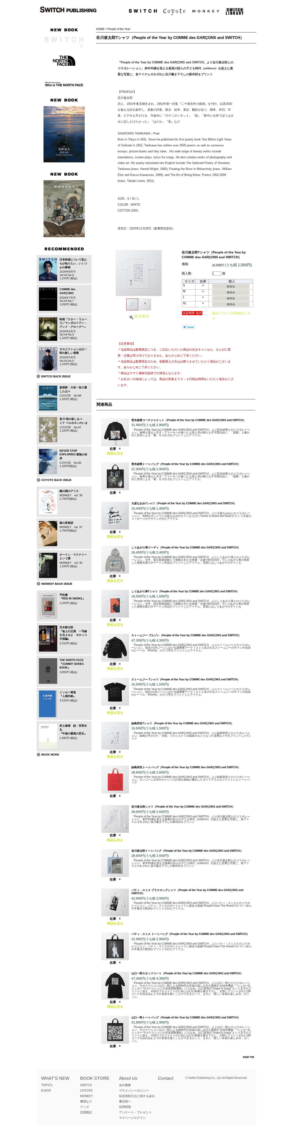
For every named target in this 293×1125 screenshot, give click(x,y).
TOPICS (46, 1085)
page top (248, 1056)
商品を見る (115, 453)
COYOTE (86, 1090)
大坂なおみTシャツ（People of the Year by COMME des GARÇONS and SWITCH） (183, 503)
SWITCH (86, 1085)
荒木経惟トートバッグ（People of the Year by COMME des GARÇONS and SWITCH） (185, 464)
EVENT (46, 1090)
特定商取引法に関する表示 (137, 1096)
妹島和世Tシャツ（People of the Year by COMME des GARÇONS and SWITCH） (182, 723)
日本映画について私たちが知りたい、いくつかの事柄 (73, 263)
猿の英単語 (66, 522)
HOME (100, 29)
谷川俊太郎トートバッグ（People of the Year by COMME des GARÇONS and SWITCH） (187, 850)
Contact (165, 1078)
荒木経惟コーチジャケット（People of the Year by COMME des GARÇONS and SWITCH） (188, 420)
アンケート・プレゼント (135, 1112)
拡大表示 (141, 316)
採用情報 (125, 1107)
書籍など (86, 1101)
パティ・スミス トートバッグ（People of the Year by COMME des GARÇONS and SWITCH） (190, 934)
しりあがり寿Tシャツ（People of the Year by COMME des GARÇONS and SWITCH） (185, 591)
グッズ (84, 1107)
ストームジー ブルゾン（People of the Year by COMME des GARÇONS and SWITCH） (186, 635)
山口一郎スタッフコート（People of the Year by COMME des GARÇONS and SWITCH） (187, 973)
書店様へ (125, 1101)
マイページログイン (132, 1118)
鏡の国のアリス (69, 491)
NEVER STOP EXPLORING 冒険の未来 (73, 454)
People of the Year (118, 29)
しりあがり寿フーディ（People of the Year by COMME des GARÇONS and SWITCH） (185, 547)
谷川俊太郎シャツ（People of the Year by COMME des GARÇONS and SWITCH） (183, 806)
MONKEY (86, 1096)
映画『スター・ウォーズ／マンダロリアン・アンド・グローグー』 (73, 323)
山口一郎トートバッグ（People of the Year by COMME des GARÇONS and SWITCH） (185, 1017)
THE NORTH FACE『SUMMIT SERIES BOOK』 (72, 663)
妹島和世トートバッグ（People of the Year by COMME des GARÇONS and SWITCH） (185, 767)
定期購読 (86, 1112)
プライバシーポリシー (134, 1090)
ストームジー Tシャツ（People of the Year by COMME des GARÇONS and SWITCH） (185, 679)
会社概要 (125, 1085)
